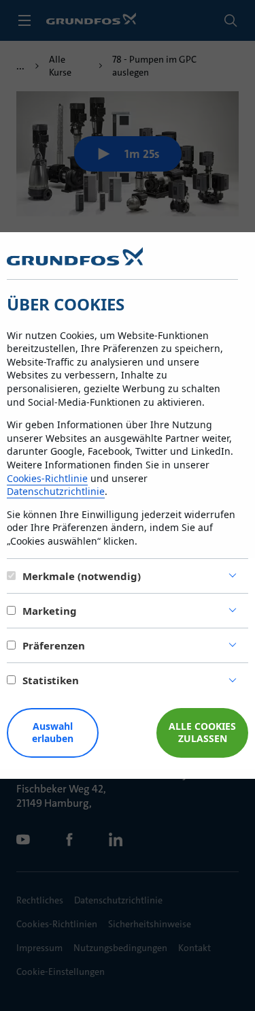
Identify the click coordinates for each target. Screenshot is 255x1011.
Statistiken (50, 680)
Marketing (49, 610)
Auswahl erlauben (52, 732)
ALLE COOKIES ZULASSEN (202, 732)
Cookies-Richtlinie (47, 478)
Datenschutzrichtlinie (56, 491)
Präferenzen (53, 645)
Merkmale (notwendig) (81, 576)
